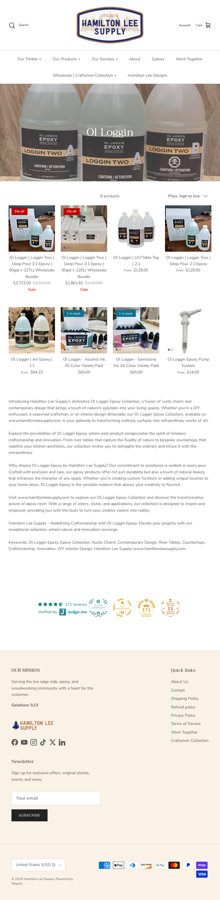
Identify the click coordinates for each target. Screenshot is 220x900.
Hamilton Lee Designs (147, 75)
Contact (178, 690)
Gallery (158, 59)
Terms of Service (186, 723)
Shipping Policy (185, 698)
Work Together (189, 59)
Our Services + (105, 59)
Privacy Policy (183, 715)
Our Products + (66, 59)
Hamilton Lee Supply (39, 879)
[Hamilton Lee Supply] (110, 25)
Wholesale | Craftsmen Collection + (84, 75)
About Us (179, 681)
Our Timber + (29, 59)
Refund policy (183, 707)
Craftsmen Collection (190, 740)
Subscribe (29, 815)
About (134, 59)
